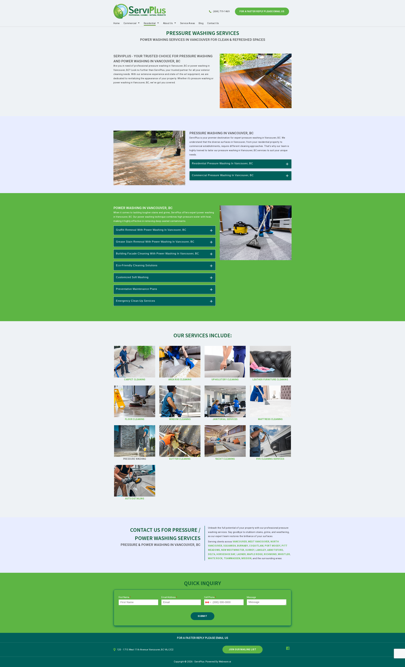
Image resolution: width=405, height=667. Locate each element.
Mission (246, 558)
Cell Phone (210, 597)
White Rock (215, 558)
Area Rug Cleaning (179, 379)
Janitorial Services (225, 419)
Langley (261, 550)
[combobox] (208, 602)
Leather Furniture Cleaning (270, 379)
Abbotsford (275, 550)
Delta (211, 554)
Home (116, 23)
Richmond (270, 554)
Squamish (229, 545)
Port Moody (272, 545)
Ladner (241, 554)
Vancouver (240, 541)
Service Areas (187, 23)
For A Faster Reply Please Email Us (262, 11)
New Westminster (232, 550)
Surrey (249, 550)
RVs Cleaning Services (270, 459)
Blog (201, 23)
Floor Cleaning (134, 419)
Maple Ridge (255, 554)
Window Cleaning (180, 419)
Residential (150, 23)
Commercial (130, 23)
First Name (125, 597)
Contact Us (213, 23)
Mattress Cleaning (270, 419)
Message (251, 597)
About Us (168, 23)
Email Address (169, 597)
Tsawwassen (232, 558)
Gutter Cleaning (179, 459)
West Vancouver (258, 541)
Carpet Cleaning (134, 379)
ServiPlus (199, 661)
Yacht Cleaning (225, 459)
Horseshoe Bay (225, 554)
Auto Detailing (134, 498)
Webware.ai (225, 661)
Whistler (284, 554)
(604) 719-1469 (221, 11)
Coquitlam (256, 545)
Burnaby (242, 545)
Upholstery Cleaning (225, 379)
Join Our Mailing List (242, 649)
